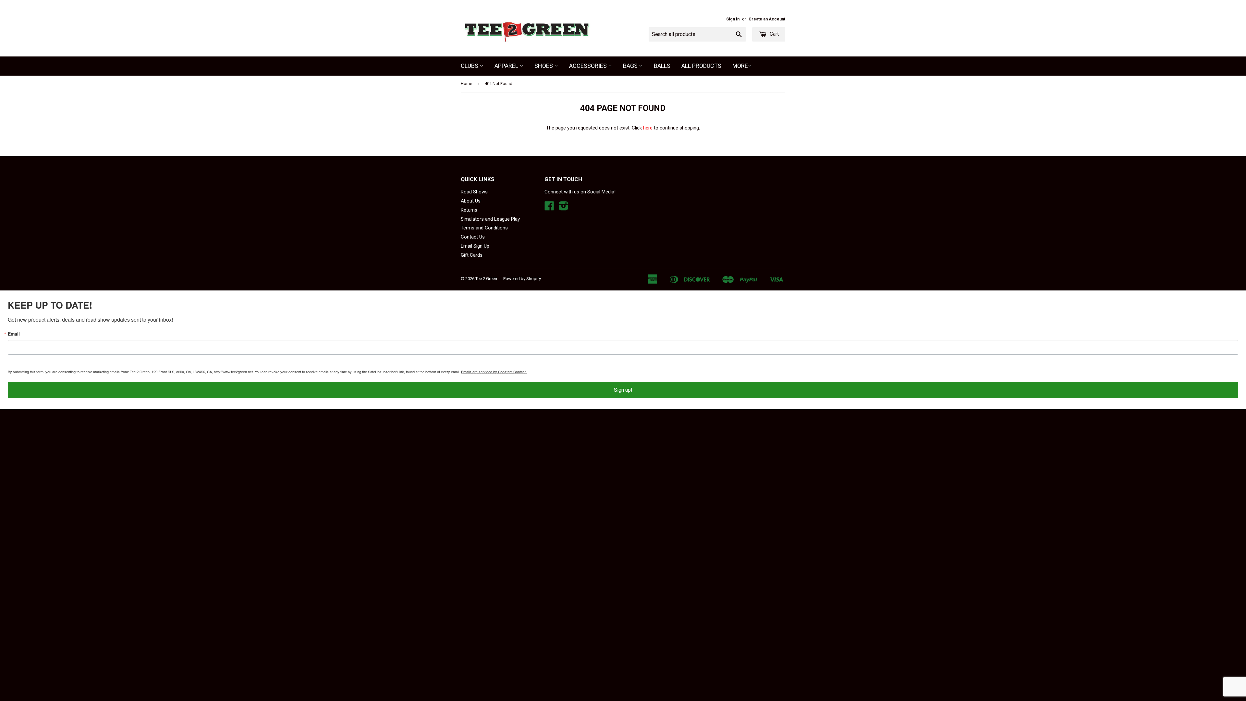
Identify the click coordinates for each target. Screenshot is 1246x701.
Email (14, 333)
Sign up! (623, 390)
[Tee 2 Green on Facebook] (549, 208)
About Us (471, 201)
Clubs (470, 65)
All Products (701, 65)
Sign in (732, 19)
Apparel (507, 65)
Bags (631, 65)
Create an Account (767, 19)
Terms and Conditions (484, 228)
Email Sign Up (475, 246)
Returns (469, 210)
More (740, 65)
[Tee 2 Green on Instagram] (563, 208)
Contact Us (473, 237)
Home (466, 83)
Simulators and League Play (490, 219)
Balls (662, 65)
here (648, 128)
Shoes (544, 65)
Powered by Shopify (522, 278)
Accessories (588, 65)
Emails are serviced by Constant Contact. (494, 371)
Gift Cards (472, 255)
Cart (773, 34)
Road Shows (474, 192)
